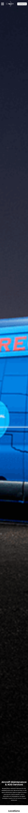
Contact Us (22, 4)
